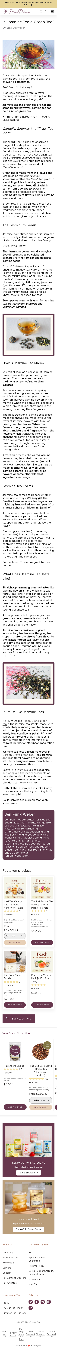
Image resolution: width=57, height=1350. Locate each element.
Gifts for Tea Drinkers (14, 1313)
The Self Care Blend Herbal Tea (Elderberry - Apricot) (41, 1071)
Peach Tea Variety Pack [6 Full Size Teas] (41, 978)
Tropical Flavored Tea (40, 1334)
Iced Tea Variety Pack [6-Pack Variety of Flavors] (14, 905)
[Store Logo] (17, 11)
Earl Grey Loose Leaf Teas (21, 1334)
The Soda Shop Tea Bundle (14, 977)
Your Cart (33, 1284)
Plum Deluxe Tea (32, 1322)
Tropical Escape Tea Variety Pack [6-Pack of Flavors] (42, 905)
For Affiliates (10, 1283)
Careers (7, 1268)
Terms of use (4, 1334)
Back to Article (21, 1018)
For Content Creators (14, 1278)
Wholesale (8, 1263)
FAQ (30, 1253)
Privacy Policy (13, 1334)
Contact (7, 1273)
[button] (52, 11)
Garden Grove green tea (18, 755)
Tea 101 (6, 1303)
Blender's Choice (15, 1066)
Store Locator (10, 1258)
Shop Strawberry (28, 1173)
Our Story (8, 1253)
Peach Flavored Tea (30, 1334)
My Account (34, 1279)
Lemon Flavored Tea (51, 1334)
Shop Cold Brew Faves (28, 1229)
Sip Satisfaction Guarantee (36, 1259)
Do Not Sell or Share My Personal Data (41, 1272)
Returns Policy (36, 1266)
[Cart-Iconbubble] (46, 11)
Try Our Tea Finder (13, 1308)
